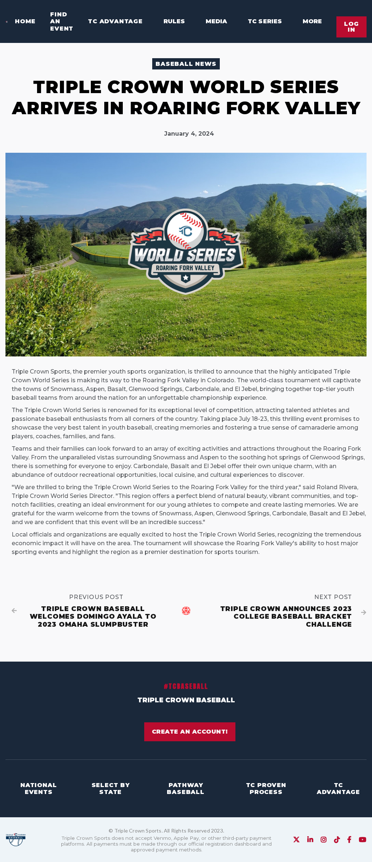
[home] (6, 21)
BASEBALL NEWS (185, 63)
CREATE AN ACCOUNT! (190, 731)
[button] (171, 21)
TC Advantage (115, 21)
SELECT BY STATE (111, 788)
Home (25, 21)
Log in (351, 26)
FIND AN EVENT (61, 21)
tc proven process (266, 788)
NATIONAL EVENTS (38, 788)
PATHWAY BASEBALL (185, 788)
